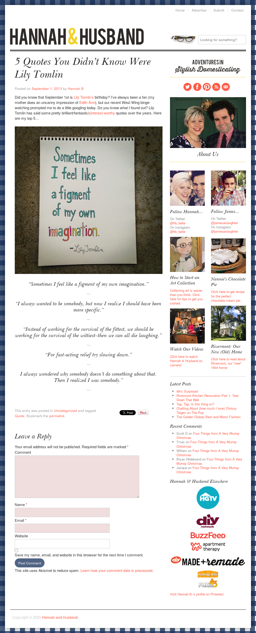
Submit (219, 10)
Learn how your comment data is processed (116, 570)
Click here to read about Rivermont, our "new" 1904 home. (228, 363)
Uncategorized (65, 410)
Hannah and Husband (77, 36)
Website (21, 535)
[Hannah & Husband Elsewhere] (208, 497)
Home (180, 10)
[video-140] (187, 325)
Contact (226, 87)
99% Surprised (187, 391)
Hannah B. (76, 88)
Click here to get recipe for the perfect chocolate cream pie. (227, 295)
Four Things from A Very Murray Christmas (208, 435)
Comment (23, 452)
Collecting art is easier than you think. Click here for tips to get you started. (186, 296)
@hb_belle (177, 223)
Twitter (188, 87)
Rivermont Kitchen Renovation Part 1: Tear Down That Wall (207, 397)
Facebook (197, 87)
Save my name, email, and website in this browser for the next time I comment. (79, 554)
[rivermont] (228, 322)
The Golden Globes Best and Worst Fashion (208, 416)
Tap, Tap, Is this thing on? (195, 404)
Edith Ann (87, 102)
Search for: (183, 39)
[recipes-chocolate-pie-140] (228, 255)
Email (20, 520)
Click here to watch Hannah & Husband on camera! (186, 360)
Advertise (199, 10)
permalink (56, 415)
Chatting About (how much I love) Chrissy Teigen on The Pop (206, 410)
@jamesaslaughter (224, 222)
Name (21, 504)
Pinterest (207, 87)
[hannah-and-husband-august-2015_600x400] (208, 122)
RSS (216, 87)
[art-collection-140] (187, 254)
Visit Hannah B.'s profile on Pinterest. (197, 594)
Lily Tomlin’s (84, 97)
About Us (208, 155)
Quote (19, 415)
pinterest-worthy (102, 112)
